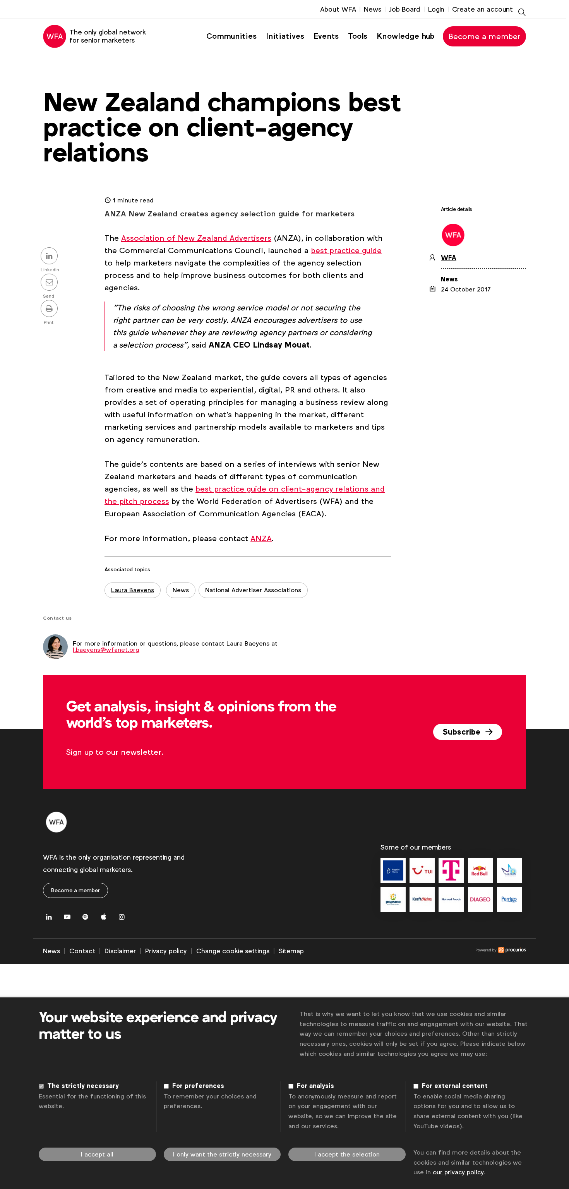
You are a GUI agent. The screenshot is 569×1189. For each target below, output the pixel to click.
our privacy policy (458, 1172)
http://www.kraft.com (422, 899)
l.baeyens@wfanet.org (106, 649)
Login (436, 9)
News (372, 9)
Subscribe (462, 732)
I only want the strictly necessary (222, 1154)
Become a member (484, 36)
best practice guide (346, 250)
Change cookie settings (232, 951)
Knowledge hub (405, 36)
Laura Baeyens (132, 590)
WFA (448, 257)
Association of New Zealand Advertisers (196, 238)
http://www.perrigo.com (509, 899)
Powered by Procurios (415, 951)
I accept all (97, 1154)
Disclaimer (120, 951)
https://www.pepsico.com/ (393, 899)
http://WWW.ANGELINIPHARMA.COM (393, 870)
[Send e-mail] (50, 283)
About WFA (338, 9)
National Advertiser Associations (253, 590)
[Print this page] (50, 309)
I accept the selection (347, 1154)
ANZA (261, 538)
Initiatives (285, 36)
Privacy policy (166, 951)
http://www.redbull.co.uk (480, 870)
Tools (357, 36)
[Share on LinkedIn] (50, 256)
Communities (231, 36)
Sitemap (291, 951)
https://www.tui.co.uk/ (422, 870)
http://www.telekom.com (451, 870)
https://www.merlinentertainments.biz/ (509, 870)
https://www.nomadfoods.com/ (451, 899)
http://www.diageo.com (480, 899)
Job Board (404, 9)
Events (326, 36)
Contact (82, 951)
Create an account (482, 9)
